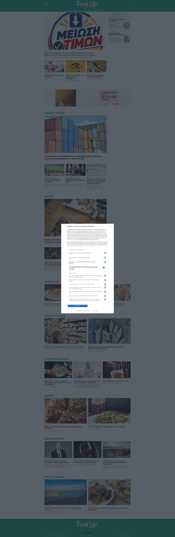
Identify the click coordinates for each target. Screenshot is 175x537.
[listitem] (87, 250)
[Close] (111, 226)
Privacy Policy (95, 310)
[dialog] (87, 268)
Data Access (87, 310)
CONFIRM (77, 305)
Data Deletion (80, 310)
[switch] (104, 253)
